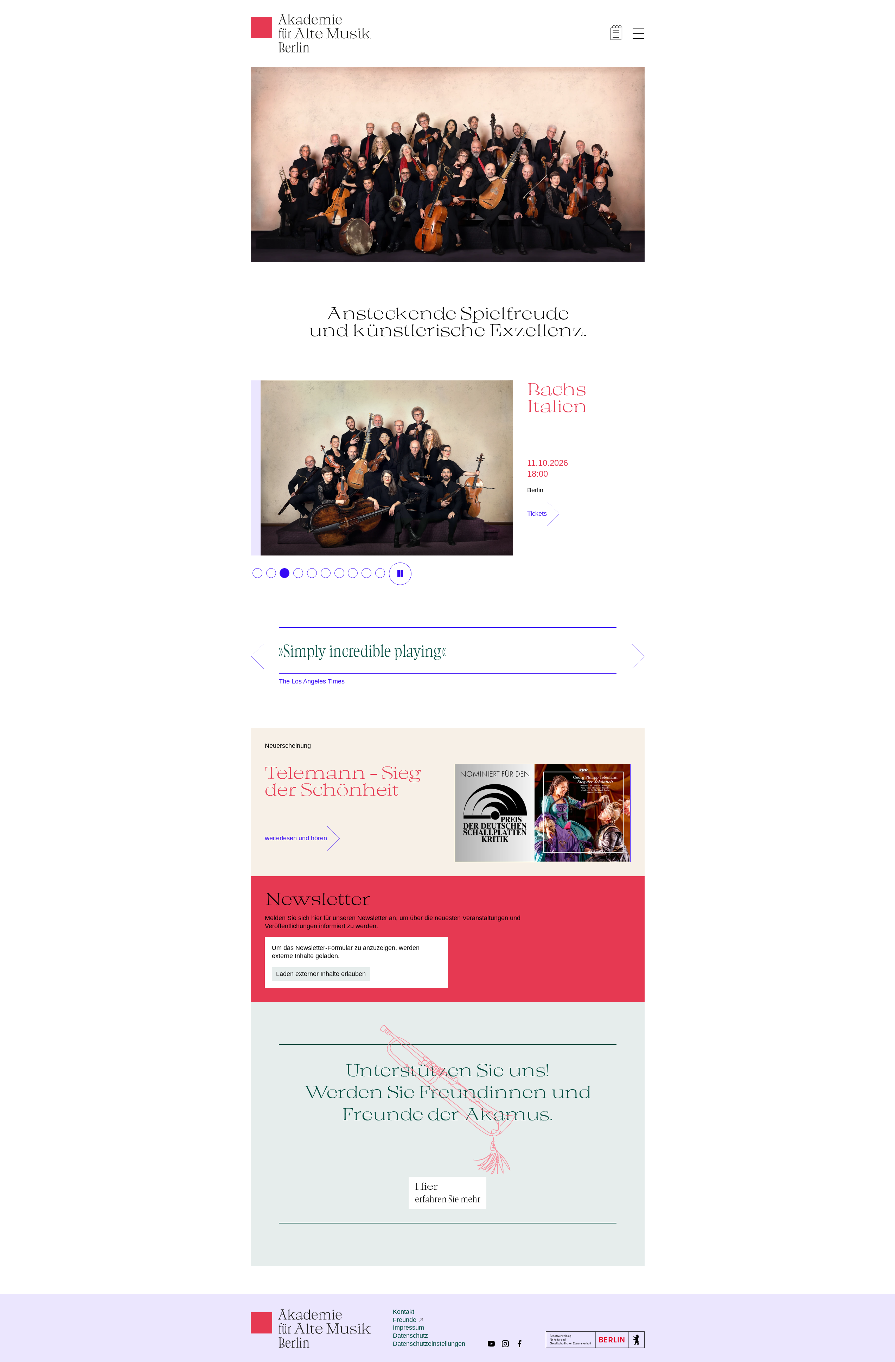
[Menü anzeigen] (638, 33)
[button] (257, 573)
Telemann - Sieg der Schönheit (343, 781)
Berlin (535, 490)
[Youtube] (491, 1343)
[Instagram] (505, 1343)
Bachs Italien (557, 397)
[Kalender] (616, 32)
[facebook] (519, 1343)
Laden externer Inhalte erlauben (321, 973)
